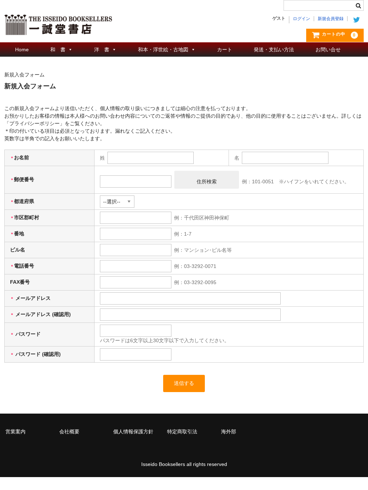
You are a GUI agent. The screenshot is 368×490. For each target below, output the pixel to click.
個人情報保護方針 (133, 431)
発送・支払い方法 (274, 49)
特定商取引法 (182, 431)
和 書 (57, 49)
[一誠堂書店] (58, 28)
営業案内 (15, 431)
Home (22, 49)
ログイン (301, 18)
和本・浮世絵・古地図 (163, 49)
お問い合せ (328, 49)
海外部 (228, 431)
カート (224, 49)
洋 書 (101, 49)
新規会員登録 (331, 18)
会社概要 (69, 431)
